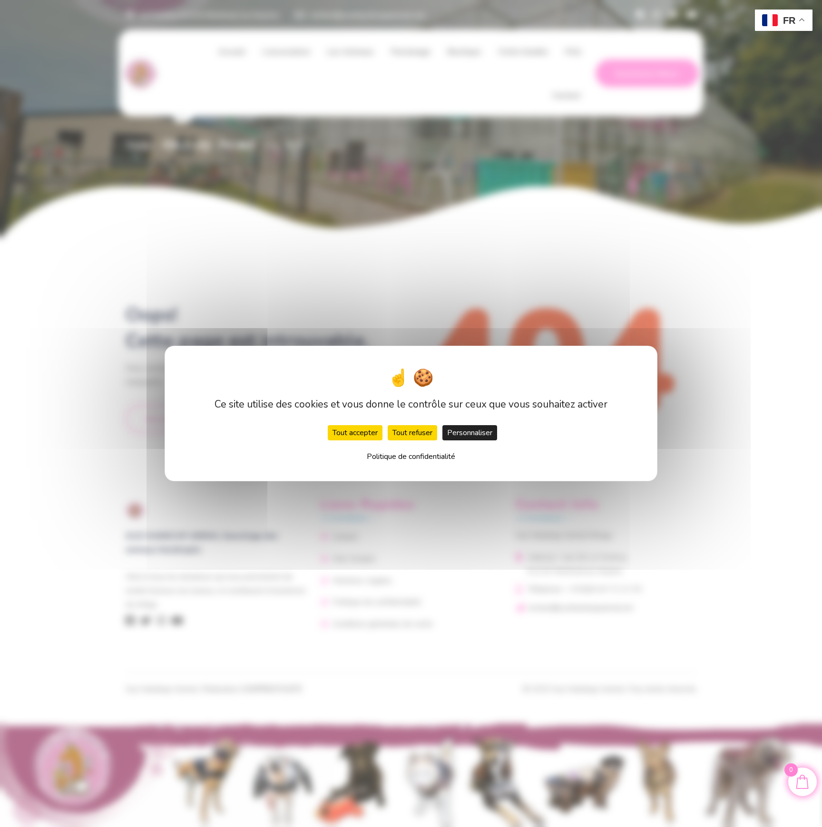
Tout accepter (355, 433)
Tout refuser (412, 433)
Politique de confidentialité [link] (411, 456)
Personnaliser (469, 433)
